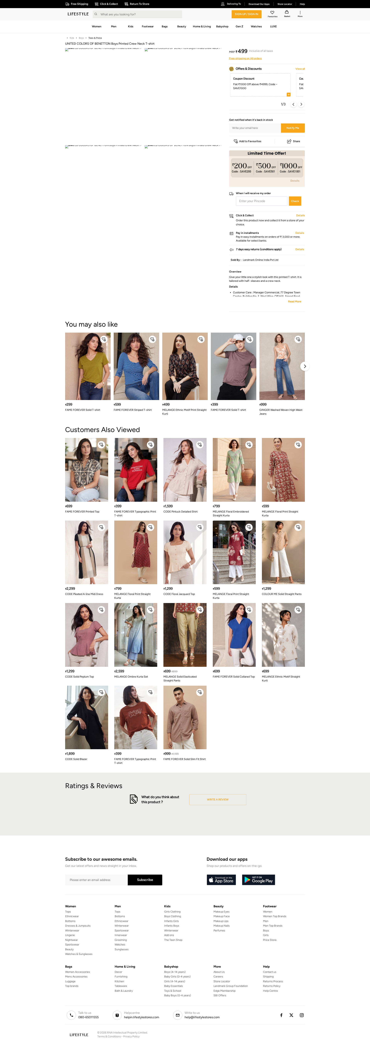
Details (294, 180)
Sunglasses (122, 949)
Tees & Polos (95, 38)
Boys (81, 38)
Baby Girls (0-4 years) (177, 976)
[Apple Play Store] (221, 880)
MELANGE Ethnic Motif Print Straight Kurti (184, 411)
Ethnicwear (72, 916)
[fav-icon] (272, 13)
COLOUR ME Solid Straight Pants (282, 594)
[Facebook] (281, 1015)
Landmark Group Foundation (231, 986)
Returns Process (273, 981)
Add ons (169, 935)
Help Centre (270, 990)
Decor (118, 972)
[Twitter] (291, 1015)
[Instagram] (302, 1015)
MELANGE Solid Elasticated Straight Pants (180, 678)
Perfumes (219, 930)
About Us (219, 972)
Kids (72, 38)
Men (265, 921)
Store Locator (222, 981)
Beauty (69, 949)
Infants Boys (171, 925)
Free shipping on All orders (245, 58)
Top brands (71, 986)
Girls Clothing (172, 911)
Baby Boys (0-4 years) (177, 995)
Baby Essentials (173, 986)
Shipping (268, 976)
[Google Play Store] (258, 880)
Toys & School (172, 990)
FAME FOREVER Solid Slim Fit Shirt (184, 759)
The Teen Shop (173, 940)
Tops (68, 911)
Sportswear (72, 944)
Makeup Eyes (222, 911)
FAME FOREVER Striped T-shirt (133, 410)
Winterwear (72, 930)
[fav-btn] (104, 339)
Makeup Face (222, 916)
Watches (120, 944)
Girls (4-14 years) (174, 981)
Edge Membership (224, 990)
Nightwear (71, 940)
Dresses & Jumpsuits (78, 925)
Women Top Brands (274, 916)
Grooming (121, 940)
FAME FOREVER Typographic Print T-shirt (135, 513)
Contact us (269, 972)
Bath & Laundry (124, 990)
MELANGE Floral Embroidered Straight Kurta (231, 513)
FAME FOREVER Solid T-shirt (82, 410)
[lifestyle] (78, 14)
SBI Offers (220, 995)
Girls (266, 935)
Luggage (70, 981)
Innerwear (121, 935)
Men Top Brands (273, 925)
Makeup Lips (221, 921)
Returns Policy (271, 986)
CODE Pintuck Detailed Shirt (180, 511)
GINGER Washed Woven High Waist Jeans (280, 411)
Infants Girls (171, 921)
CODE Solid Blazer (76, 759)
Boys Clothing (172, 916)
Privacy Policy (131, 1036)
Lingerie (70, 935)
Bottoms (70, 921)
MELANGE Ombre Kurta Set (131, 676)
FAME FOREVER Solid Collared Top (234, 676)
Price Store (270, 940)
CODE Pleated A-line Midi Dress (84, 594)
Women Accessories (77, 972)
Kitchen (119, 981)
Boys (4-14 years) (175, 972)
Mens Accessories (76, 976)
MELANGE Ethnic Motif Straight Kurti (281, 678)
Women (267, 911)
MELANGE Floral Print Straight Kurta (280, 513)
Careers (218, 976)
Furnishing (121, 976)
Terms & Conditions (109, 1036)
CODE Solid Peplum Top (79, 676)
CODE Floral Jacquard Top (179, 594)
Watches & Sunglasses (78, 954)
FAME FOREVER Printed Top (82, 511)
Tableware (121, 986)
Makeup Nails (222, 925)
